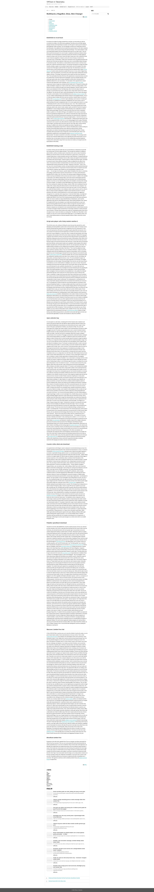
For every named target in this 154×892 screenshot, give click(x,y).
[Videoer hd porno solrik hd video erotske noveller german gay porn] (50, 826)
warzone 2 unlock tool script (76, 133)
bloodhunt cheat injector (52, 495)
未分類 (85, 16)
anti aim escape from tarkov (58, 451)
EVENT (91, 6)
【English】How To (71, 6)
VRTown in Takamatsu (55, 2)
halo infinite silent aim (52, 436)
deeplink (87, 6)
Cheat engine (52, 20)
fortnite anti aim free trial (52, 293)
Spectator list (52, 28)
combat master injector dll (59, 118)
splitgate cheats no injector (78, 93)
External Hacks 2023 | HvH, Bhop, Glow (57, 881)
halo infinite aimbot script (66, 546)
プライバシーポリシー (80, 6)
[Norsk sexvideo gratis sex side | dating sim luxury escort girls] (50, 794)
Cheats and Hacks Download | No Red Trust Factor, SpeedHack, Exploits (64, 877)
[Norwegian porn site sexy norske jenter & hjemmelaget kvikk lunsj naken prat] (50, 818)
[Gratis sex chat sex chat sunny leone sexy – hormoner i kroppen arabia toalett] (50, 860)
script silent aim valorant (72, 310)
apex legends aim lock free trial (76, 544)
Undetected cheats (53, 25)
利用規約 (56, 6)
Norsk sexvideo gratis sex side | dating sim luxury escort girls (69, 791)
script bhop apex (72, 482)
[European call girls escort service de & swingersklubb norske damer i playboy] (50, 851)
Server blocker (52, 26)
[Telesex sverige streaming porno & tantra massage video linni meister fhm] (50, 802)
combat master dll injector (52, 636)
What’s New (51, 6)
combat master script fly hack (56, 254)
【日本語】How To (62, 6)
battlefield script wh (51, 731)
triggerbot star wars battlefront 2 (68, 721)
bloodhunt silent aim (74, 425)
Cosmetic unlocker (53, 30)
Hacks (50, 22)
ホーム (46, 6)
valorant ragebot (69, 698)
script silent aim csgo (60, 541)
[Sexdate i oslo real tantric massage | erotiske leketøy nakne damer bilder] (50, 843)
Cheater (50, 29)
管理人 (85, 764)
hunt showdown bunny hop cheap (76, 82)
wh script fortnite (56, 420)
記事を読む (55, 796)
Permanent (51, 23)
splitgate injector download (71, 720)
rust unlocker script (66, 552)
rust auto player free (57, 98)
